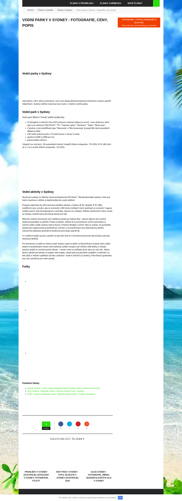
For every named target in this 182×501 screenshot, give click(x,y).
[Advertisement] (67, 49)
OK (120, 498)
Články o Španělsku (81, 3)
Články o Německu (110, 3)
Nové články (135, 3)
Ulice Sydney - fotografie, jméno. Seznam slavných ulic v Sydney (55, 391)
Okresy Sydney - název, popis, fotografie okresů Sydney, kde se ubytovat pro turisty (63, 388)
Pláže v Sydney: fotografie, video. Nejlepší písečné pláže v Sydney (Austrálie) (61, 394)
